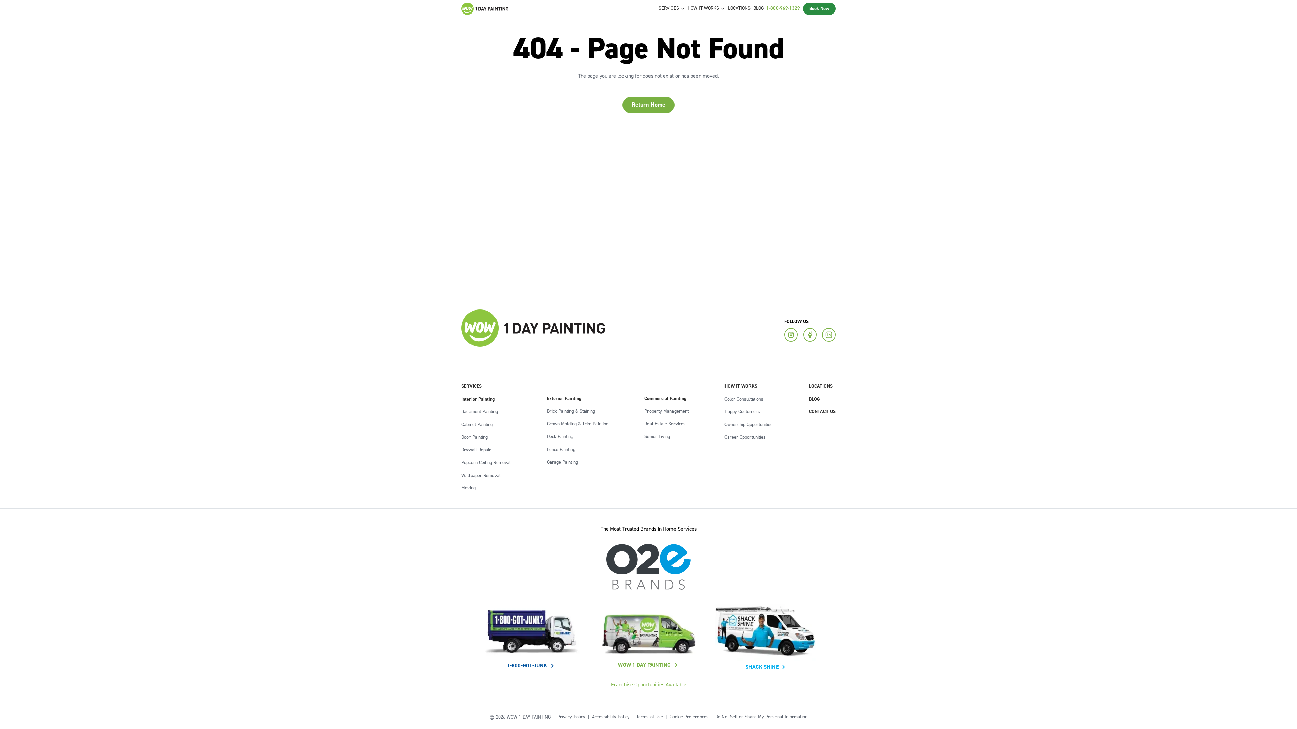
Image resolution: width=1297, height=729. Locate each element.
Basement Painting (479, 412)
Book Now (819, 9)
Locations (739, 8)
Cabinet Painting (477, 425)
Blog (758, 8)
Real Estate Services (665, 424)
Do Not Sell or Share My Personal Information (761, 717)
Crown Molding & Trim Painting (577, 424)
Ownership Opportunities (748, 425)
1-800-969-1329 (783, 8)
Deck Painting (560, 437)
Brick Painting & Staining (571, 411)
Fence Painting (561, 450)
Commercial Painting (665, 399)
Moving (468, 488)
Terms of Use (649, 717)
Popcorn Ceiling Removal (486, 463)
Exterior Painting (564, 399)
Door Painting (474, 437)
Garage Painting (562, 462)
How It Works (740, 386)
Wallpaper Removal (481, 476)
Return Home (648, 105)
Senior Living (657, 437)
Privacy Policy (571, 717)
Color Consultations (743, 399)
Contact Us (822, 412)
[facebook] (810, 335)
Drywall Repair (476, 450)
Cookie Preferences (689, 717)
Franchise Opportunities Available (648, 684)
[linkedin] (829, 335)
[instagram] (791, 335)
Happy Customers (742, 412)
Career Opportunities (745, 437)
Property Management (666, 411)
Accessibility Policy (611, 717)
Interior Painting (478, 399)
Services (471, 386)
